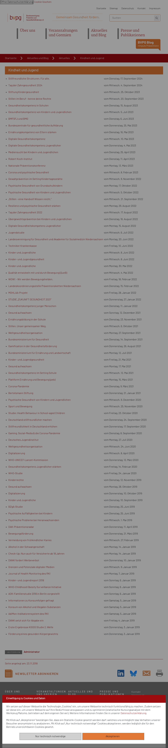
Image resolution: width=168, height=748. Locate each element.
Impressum (154, 8)
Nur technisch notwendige (50, 736)
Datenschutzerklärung (133, 713)
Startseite (101, 8)
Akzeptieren (113, 736)
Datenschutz (127, 8)
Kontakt (141, 8)
